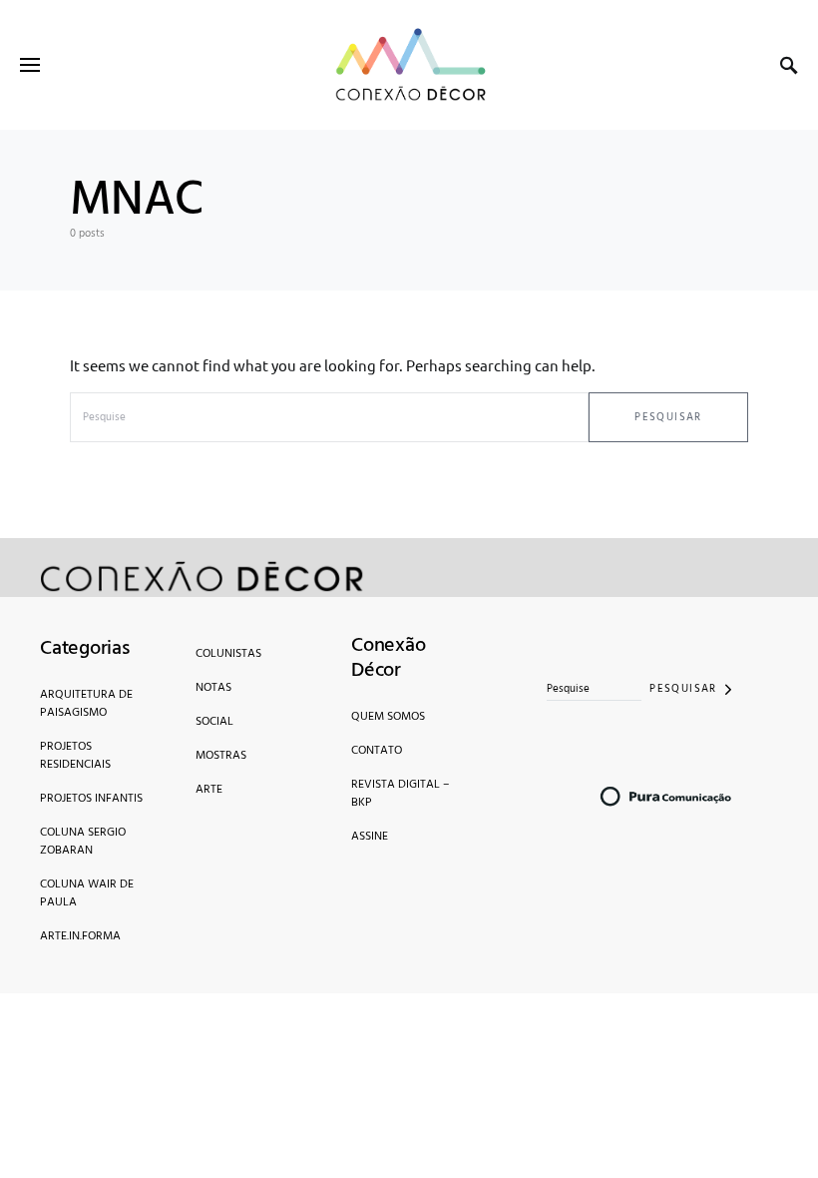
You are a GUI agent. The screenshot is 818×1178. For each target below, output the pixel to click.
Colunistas (228, 654)
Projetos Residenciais (75, 756)
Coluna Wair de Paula (87, 893)
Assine (369, 837)
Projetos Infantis (91, 799)
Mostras (221, 756)
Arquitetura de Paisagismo (86, 704)
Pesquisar (667, 417)
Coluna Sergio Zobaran (83, 842)
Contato (376, 751)
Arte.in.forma (80, 936)
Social (214, 722)
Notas (213, 688)
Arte (209, 790)
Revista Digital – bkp (400, 794)
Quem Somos (388, 717)
